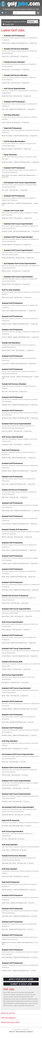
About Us (12, 1031)
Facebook (5, 12)
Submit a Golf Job (21, 983)
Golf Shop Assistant (9, 869)
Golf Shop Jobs (16, 122)
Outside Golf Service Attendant (15, 75)
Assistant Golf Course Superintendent (18, 224)
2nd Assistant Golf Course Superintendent (20, 182)
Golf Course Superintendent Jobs (21, 231)
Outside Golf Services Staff (12, 661)
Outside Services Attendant (14, 62)
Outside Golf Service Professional (14, 490)
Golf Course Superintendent (14, 88)
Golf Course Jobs (14, 56)
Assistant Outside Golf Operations (15, 529)
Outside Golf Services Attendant (16, 49)
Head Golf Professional (12, 128)
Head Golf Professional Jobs (21, 135)
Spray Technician (10, 154)
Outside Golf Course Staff (13, 210)
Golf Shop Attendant (11, 115)
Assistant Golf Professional (14, 35)
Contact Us (1, 12)
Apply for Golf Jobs (21, 979)
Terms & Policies (20, 1031)
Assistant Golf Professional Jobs (19, 43)
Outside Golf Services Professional (15, 595)
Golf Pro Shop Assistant (11, 290)
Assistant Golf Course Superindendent (16, 423)
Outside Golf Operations (11, 343)
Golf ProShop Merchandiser (14, 141)
